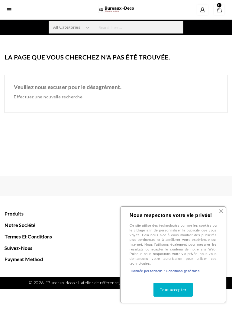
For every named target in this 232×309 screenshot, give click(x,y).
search (176, 27)
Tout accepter (173, 289)
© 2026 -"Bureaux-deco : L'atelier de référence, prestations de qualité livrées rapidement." (116, 282)
